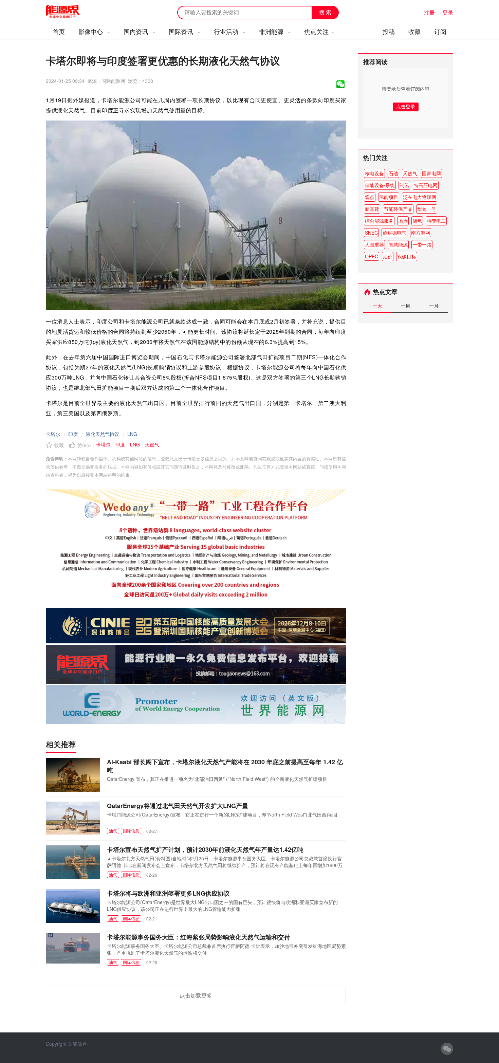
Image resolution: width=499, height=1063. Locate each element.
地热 (403, 220)
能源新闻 (69, 12)
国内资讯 (137, 31)
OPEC (371, 256)
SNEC (371, 232)
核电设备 (374, 173)
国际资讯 (182, 31)
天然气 (410, 173)
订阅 (440, 31)
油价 (387, 256)
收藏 (414, 31)
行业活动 (227, 31)
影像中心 (91, 31)
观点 (369, 197)
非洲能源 (272, 31)
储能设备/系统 (380, 185)
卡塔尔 (53, 433)
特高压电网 (426, 185)
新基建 (372, 208)
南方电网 (420, 232)
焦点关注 (316, 31)
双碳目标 (406, 256)
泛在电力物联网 (419, 197)
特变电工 (436, 220)
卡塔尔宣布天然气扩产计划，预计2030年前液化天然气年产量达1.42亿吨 (205, 849)
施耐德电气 (394, 232)
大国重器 (374, 244)
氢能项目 (388, 197)
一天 (377, 305)
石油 (393, 173)
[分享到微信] (340, 84)
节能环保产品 (398, 208)
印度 (73, 433)
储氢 (417, 220)
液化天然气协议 (102, 433)
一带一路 (421, 244)
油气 (113, 830)
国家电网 (431, 173)
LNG (132, 433)
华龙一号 (426, 208)
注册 (429, 12)
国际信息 (131, 830)
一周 (405, 305)
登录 (447, 12)
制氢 (404, 185)
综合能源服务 (379, 220)
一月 (434, 305)
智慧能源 (398, 244)
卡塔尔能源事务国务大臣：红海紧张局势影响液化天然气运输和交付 (198, 937)
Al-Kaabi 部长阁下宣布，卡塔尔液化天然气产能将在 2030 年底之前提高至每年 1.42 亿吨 (225, 765)
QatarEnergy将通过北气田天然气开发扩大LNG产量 (177, 805)
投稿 (389, 31)
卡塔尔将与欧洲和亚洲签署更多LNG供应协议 (168, 893)
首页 (59, 31)
